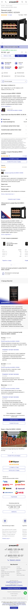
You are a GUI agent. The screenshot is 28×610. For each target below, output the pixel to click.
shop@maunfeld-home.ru (14, 582)
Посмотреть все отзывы (14, 161)
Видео (18, 571)
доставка (7, 63)
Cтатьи (18, 567)
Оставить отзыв (14, 158)
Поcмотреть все (14, 423)
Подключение (4, 568)
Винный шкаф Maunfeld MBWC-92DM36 (10, 341)
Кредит (3, 570)
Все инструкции (8, 81)
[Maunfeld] (14, 2)
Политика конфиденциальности (14, 591)
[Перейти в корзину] (26, 2)
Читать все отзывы (14, 470)
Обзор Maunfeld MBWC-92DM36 (14, 110)
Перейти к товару (6, 260)
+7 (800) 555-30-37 (14, 556)
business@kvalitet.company (14, 585)
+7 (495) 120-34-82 (14, 549)
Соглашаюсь (14, 607)
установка (7, 68)
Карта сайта (14, 595)
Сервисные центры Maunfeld (8, 571)
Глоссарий (19, 568)
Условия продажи (14, 593)
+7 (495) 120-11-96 (14, 507)
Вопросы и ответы (21, 570)
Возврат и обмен (5, 575)
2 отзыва (10, 14)
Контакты (19, 573)
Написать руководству (14, 588)
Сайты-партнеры (21, 575)
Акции (2, 576)
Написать (14, 511)
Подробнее (14, 496)
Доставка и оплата (5, 567)
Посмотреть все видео (14, 455)
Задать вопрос (14, 419)
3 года (20, 63)
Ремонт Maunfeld (5, 573)
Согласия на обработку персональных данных (17, 605)
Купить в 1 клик (7, 55)
